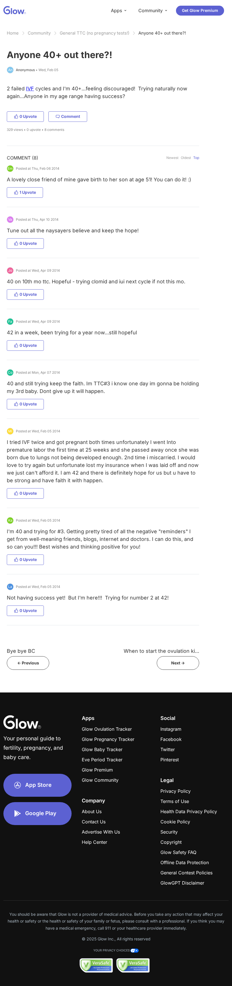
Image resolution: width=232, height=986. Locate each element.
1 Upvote (28, 192)
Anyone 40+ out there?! (162, 33)
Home (13, 33)
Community (39, 33)
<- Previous (28, 662)
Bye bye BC (21, 651)
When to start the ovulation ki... (161, 651)
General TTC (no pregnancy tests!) (94, 33)
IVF (30, 89)
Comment (70, 116)
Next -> (178, 662)
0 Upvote (28, 116)
